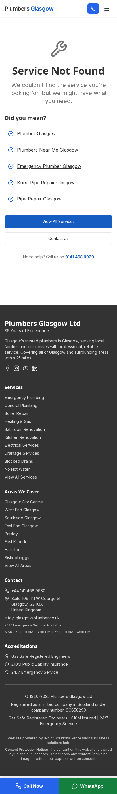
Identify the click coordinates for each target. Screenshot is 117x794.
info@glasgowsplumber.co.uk (32, 617)
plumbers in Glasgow (58, 340)
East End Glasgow (21, 525)
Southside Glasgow (23, 517)
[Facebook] (7, 368)
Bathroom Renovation (25, 429)
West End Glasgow (22, 509)
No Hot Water (17, 469)
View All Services (58, 221)
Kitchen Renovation (23, 437)
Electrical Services (22, 445)
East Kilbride (16, 541)
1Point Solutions (57, 738)
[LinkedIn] (34, 368)
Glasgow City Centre (24, 501)
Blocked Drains (19, 461)
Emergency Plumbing (24, 397)
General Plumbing (21, 405)
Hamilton (12, 549)
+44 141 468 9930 (28, 590)
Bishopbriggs (17, 557)
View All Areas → (20, 565)
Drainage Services (22, 453)
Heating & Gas (18, 421)
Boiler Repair (17, 413)
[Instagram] (16, 368)
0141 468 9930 (79, 256)
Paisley (11, 533)
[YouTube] (25, 368)
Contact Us (58, 238)
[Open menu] (106, 8)
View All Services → (23, 477)
